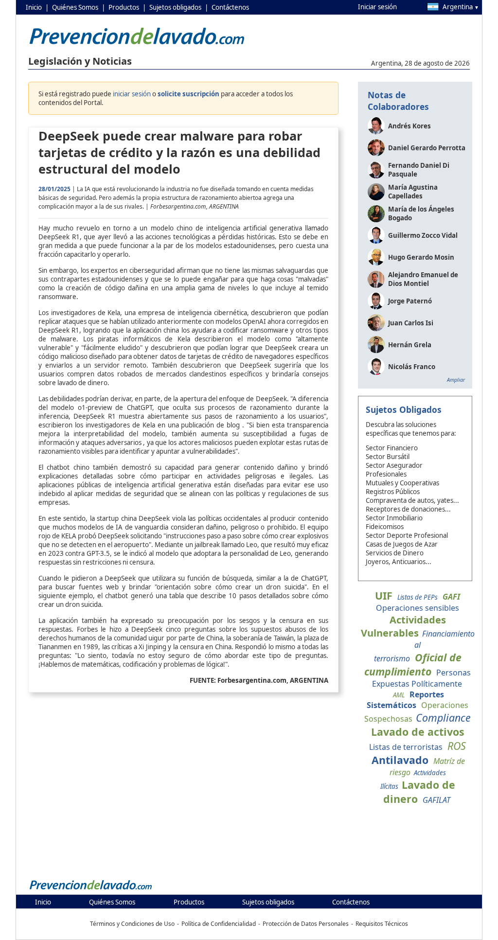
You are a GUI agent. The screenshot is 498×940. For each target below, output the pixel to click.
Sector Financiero (392, 447)
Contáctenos (230, 7)
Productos (123, 7)
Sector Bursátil (387, 456)
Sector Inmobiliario (394, 518)
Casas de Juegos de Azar (402, 544)
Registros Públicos (393, 491)
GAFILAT (436, 800)
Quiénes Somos (75, 7)
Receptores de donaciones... (408, 509)
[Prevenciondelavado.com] (91, 889)
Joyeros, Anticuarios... (398, 561)
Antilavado (400, 760)
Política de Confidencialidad (218, 924)
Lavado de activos (417, 732)
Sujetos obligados (175, 7)
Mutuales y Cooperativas (402, 483)
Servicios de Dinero (395, 553)
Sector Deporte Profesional (407, 535)
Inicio (34, 7)
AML (399, 695)
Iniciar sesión (377, 6)
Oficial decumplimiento (413, 664)
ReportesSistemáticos (405, 699)
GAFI (451, 596)
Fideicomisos (385, 526)
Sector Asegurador (394, 465)
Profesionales (386, 474)
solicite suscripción (188, 93)
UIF (383, 595)
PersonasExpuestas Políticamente (421, 678)
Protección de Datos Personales (306, 924)
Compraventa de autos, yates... (412, 500)
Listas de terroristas (406, 747)
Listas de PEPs (417, 597)
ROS (456, 746)
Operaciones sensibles (417, 608)
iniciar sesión (132, 93)
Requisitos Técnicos (382, 924)
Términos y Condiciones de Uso (132, 924)
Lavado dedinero (419, 792)
